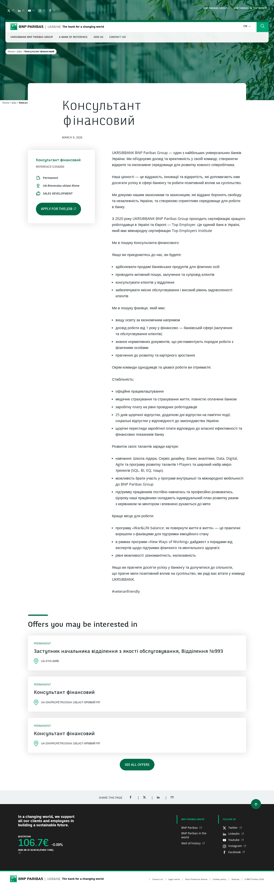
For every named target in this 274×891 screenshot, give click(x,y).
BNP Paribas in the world (250, 8)
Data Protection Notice (196, 879)
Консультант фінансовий (64, 692)
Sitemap (235, 879)
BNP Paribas (190, 828)
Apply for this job (56, 209)
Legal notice (174, 879)
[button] (247, 26)
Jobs (19, 51)
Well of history (191, 843)
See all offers (137, 764)
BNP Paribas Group (215, 8)
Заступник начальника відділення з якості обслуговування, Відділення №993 (128, 651)
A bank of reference (73, 37)
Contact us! (117, 37)
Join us (98, 37)
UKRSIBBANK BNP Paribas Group (31, 37)
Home (11, 51)
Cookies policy (219, 879)
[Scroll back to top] (256, 804)
